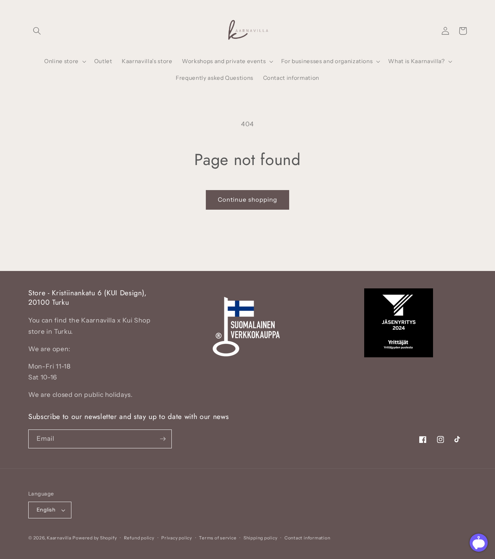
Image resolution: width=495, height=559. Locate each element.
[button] (37, 31)
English (46, 509)
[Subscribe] (162, 438)
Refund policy (139, 537)
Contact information (307, 537)
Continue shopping (248, 199)
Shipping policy (261, 537)
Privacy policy (176, 537)
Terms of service (217, 537)
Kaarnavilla (59, 537)
